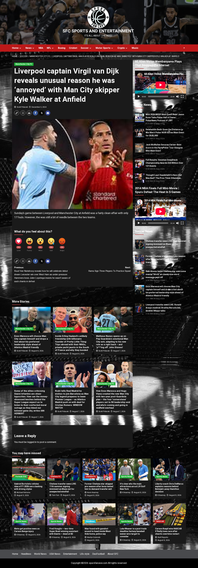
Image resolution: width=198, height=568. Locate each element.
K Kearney (126, 492)
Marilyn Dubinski (93, 537)
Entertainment (70, 554)
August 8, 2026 (37, 351)
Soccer (85, 48)
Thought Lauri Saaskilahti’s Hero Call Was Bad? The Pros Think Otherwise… (164, 176)
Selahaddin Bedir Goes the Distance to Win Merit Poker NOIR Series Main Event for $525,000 (165, 132)
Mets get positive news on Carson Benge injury (27, 530)
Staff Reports (163, 537)
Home (15, 48)
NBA (41, 48)
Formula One (21, 476)
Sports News (126, 476)
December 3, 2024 (39, 107)
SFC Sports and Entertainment (98, 31)
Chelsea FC (56, 476)
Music (135, 48)
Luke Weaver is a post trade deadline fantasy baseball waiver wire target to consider (133, 532)
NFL (49, 48)
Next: (109, 269)
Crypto (121, 48)
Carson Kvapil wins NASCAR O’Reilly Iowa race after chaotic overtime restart (168, 531)
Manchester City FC (24, 64)
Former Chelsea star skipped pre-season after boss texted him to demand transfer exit (165, 259)
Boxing (61, 48)
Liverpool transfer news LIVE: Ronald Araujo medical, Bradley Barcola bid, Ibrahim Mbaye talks (163, 307)
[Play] (138, 96)
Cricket (73, 48)
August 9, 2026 (23, 495)
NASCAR (160, 521)
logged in (32, 442)
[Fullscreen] (182, 96)
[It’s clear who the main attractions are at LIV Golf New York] (134, 469)
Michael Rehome (23, 492)
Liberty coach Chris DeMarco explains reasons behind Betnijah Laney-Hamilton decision (169, 487)
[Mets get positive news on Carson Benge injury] (28, 514)
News (29, 48)
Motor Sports (103, 48)
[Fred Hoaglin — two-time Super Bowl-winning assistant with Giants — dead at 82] (63, 514)
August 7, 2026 (119, 351)
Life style (84, 554)
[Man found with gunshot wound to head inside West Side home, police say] (99, 514)
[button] (16, 112)
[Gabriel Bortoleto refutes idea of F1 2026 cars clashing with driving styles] (28, 469)
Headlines (90, 521)
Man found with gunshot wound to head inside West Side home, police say (98, 531)
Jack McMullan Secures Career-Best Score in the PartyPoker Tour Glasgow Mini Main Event (164, 147)
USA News (54, 554)
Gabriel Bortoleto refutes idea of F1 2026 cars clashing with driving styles (28, 486)
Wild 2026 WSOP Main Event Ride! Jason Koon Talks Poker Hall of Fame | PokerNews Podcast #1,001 (165, 117)
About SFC (113, 554)
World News (40, 554)
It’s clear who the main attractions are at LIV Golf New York (132, 486)
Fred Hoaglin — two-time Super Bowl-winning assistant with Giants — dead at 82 (63, 531)
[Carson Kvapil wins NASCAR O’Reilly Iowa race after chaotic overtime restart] (169, 514)
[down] (20, 48)
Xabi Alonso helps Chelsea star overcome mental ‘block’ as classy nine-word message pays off (166, 274)
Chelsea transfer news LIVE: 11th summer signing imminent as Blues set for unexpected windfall (166, 244)
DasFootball (98, 554)
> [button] (184, 48)
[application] (160, 85)
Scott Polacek (22, 107)
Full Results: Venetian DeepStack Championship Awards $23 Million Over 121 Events (164, 163)
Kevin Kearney (92, 492)
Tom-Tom (55, 495)
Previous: (42, 274)
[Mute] (177, 96)
